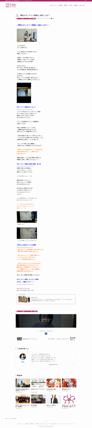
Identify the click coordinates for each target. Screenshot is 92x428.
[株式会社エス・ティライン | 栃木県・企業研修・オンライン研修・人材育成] (11, 5)
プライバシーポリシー (69, 423)
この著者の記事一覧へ (53, 364)
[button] (46, 334)
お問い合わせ (34, 297)
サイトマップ (61, 423)
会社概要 (37, 423)
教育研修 (27, 423)
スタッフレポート (26, 18)
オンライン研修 (19, 18)
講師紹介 (32, 423)
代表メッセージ (21, 423)
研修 (34, 18)
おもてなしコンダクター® (45, 423)
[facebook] (85, 0)
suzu (22, 362)
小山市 (32, 18)
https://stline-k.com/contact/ (23, 288)
